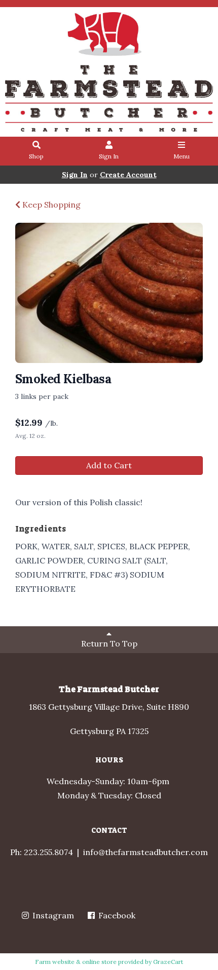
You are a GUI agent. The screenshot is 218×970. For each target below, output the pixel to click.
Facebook (115, 915)
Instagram (52, 915)
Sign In (109, 156)
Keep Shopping (50, 204)
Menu (181, 156)
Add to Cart (109, 465)
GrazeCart (168, 961)
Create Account (128, 174)
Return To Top (109, 643)
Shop (36, 156)
